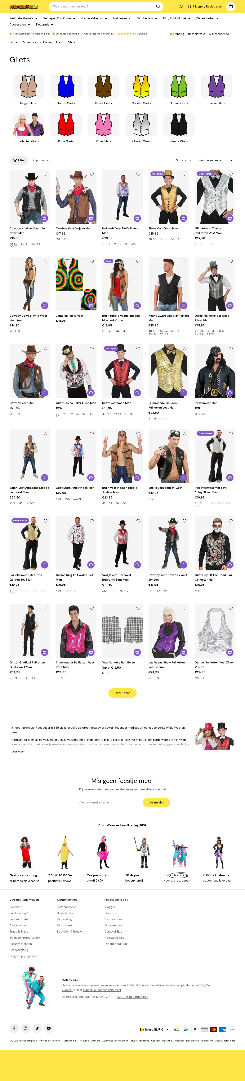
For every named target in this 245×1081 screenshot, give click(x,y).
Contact (155, 1040)
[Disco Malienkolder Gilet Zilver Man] (215, 284)
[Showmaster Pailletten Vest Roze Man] (76, 631)
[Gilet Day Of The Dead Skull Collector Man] (215, 543)
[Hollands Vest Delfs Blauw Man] (122, 197)
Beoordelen (192, 1040)
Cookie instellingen (225, 1040)
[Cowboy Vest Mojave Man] (76, 197)
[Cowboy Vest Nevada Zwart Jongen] (169, 543)
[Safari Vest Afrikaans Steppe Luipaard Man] (30, 456)
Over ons (95, 1040)
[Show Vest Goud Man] (169, 197)
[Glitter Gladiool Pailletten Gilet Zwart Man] (30, 631)
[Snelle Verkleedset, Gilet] (169, 456)
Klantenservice (219, 34)
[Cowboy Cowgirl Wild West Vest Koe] (30, 284)
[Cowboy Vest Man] (30, 371)
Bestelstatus (197, 34)
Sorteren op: (184, 160)
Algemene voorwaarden (115, 1040)
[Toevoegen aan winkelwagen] (91, 305)
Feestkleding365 (28, 1040)
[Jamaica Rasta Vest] (76, 284)
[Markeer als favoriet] (45, 174)
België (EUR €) (155, 1030)
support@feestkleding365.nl (102, 990)
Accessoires (30, 42)
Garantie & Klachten (173, 1040)
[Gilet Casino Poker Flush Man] (76, 371)
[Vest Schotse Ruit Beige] (122, 631)
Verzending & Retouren (76, 1040)
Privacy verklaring (139, 1040)
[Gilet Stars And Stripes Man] (76, 456)
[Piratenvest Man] (215, 371)
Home (13, 42)
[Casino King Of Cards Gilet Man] (76, 543)
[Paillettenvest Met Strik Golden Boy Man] (30, 543)
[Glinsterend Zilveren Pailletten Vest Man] (215, 197)
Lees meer (18, 751)
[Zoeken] (158, 6)
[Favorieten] (180, 6)
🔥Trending (176, 34)
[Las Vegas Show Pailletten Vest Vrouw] (169, 631)
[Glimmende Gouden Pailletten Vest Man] (169, 371)
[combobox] (106, 6)
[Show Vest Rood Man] (122, 371)
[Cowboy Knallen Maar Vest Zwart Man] (30, 197)
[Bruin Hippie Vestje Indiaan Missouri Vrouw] (122, 284)
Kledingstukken (52, 42)
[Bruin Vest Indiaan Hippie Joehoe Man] (122, 456)
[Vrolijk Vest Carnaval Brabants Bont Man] (122, 543)
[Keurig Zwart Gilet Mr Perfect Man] (169, 284)
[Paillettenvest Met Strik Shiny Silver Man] (215, 456)
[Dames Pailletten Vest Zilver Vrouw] (215, 631)
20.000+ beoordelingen (132, 997)
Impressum (207, 1040)
